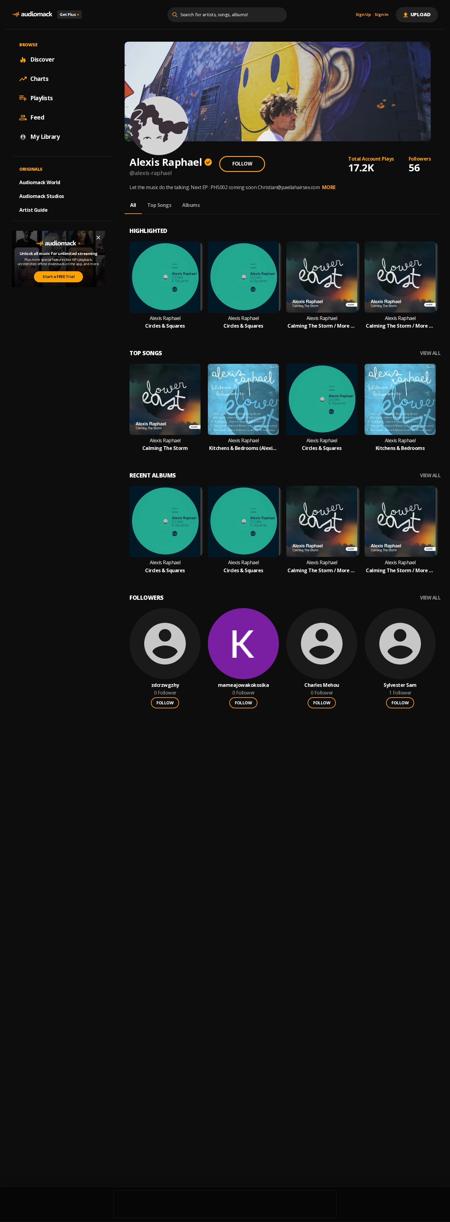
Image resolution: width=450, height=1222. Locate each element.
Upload (421, 14)
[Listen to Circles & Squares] (165, 277)
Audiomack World (39, 182)
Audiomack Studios (41, 196)
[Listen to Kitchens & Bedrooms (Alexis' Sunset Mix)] (243, 399)
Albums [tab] (191, 205)
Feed (37, 117)
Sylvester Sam (400, 685)
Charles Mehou (321, 685)
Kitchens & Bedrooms (400, 448)
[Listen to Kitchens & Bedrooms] (400, 399)
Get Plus (69, 14)
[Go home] (32, 14)
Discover (42, 59)
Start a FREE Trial (58, 276)
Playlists (41, 98)
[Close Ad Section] (98, 237)
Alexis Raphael (165, 318)
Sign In (381, 14)
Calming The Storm (165, 448)
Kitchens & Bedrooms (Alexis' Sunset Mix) (243, 448)
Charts (39, 79)
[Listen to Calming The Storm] (165, 399)
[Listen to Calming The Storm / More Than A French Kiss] (321, 277)
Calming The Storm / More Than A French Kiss (321, 326)
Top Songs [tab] (159, 205)
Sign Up (363, 14)
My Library (45, 137)
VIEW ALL (430, 353)
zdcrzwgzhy (165, 685)
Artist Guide (33, 210)
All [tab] (133, 205)
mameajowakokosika (243, 685)
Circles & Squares (165, 326)
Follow (242, 163)
